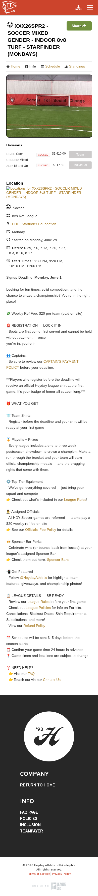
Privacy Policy (61, 874)
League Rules (75, 500)
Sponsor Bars (58, 560)
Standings (77, 66)
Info (32, 66)
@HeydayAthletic (33, 578)
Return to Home (37, 785)
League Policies (38, 608)
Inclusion (30, 825)
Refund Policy (34, 626)
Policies (28, 818)
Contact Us (52, 680)
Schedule (52, 66)
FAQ (31, 674)
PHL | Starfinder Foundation (34, 224)
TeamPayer (31, 831)
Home (15, 66)
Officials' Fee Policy (40, 530)
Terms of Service (38, 874)
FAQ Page (29, 812)
